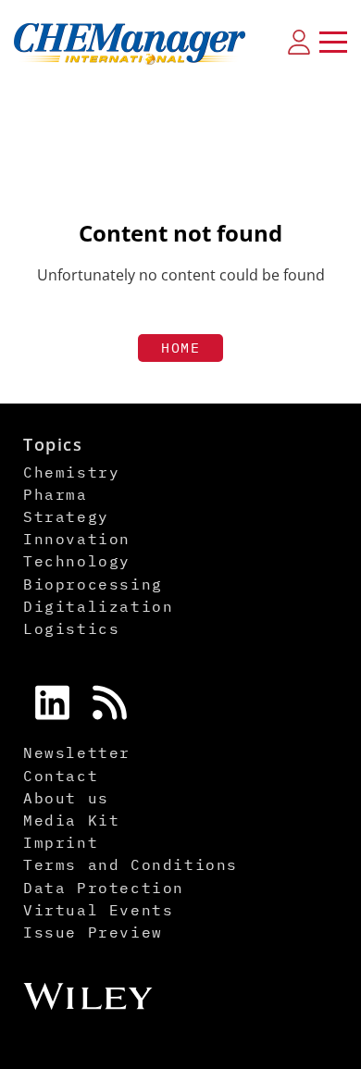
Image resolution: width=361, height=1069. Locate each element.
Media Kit (71, 820)
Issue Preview (93, 932)
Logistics (71, 628)
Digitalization (98, 606)
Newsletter (77, 752)
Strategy (66, 516)
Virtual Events (98, 910)
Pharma (55, 494)
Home (180, 347)
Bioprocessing (93, 584)
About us (66, 798)
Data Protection (103, 887)
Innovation (77, 538)
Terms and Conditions (130, 864)
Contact (60, 775)
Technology (77, 561)
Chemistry (71, 472)
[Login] (299, 41)
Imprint (60, 842)
